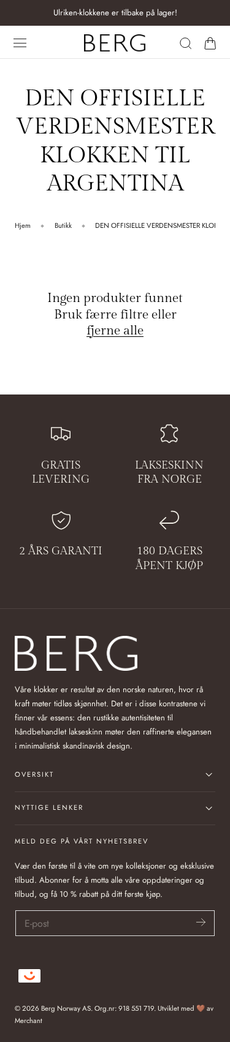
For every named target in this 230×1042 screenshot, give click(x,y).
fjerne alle (115, 330)
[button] (20, 43)
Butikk (63, 225)
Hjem (23, 225)
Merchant (28, 1020)
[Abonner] (200, 922)
